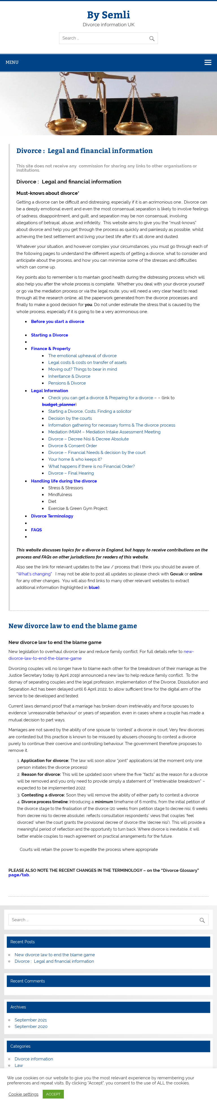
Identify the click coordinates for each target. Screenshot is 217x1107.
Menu (12, 62)
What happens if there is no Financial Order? (91, 466)
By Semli (108, 14)
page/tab (18, 874)
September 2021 (31, 1020)
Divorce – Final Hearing (71, 473)
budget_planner (58, 404)
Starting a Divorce (49, 335)
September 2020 (31, 1026)
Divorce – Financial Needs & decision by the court (97, 452)
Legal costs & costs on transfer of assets (87, 362)
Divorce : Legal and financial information (84, 150)
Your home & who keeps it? (75, 459)
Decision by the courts (70, 418)
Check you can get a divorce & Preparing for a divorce (100, 397)
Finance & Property (50, 348)
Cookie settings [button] (23, 1094)
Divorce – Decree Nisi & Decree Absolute (88, 439)
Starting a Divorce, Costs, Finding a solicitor (91, 411)
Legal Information (49, 390)
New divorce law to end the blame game (72, 625)
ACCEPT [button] (53, 1094)
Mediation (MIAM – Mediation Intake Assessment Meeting (104, 431)
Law (19, 1065)
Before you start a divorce (57, 321)
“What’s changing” (34, 574)
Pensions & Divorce (67, 383)
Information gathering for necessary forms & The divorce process (111, 425)
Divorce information (34, 1059)
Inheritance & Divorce (69, 376)
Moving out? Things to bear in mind (82, 369)
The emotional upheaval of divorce (82, 355)
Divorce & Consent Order (72, 445)
